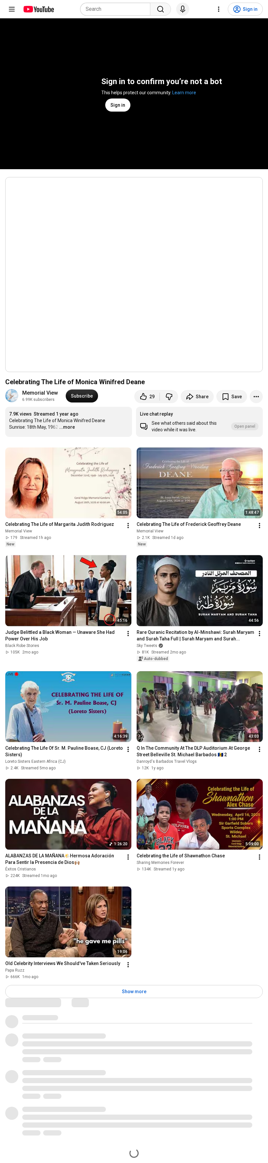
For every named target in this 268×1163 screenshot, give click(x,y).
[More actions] (256, 396)
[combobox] (117, 9)
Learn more (184, 92)
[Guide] (12, 9)
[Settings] (219, 9)
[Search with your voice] (182, 9)
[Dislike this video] (169, 396)
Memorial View (40, 393)
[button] (199, 422)
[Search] (160, 9)
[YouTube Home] (38, 9)
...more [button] (67, 427)
